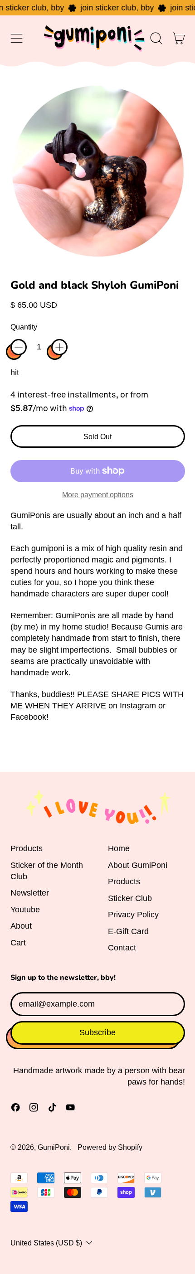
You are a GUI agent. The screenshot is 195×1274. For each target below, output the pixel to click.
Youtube (25, 909)
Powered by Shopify (110, 1147)
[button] (156, 38)
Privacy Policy (133, 914)
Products (26, 848)
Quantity (23, 327)
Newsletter (29, 892)
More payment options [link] (97, 494)
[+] (59, 347)
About (21, 925)
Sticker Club (130, 898)
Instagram (138, 705)
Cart (18, 942)
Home (119, 848)
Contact (122, 947)
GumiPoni (54, 1147)
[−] (18, 347)
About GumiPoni (137, 865)
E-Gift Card (128, 931)
